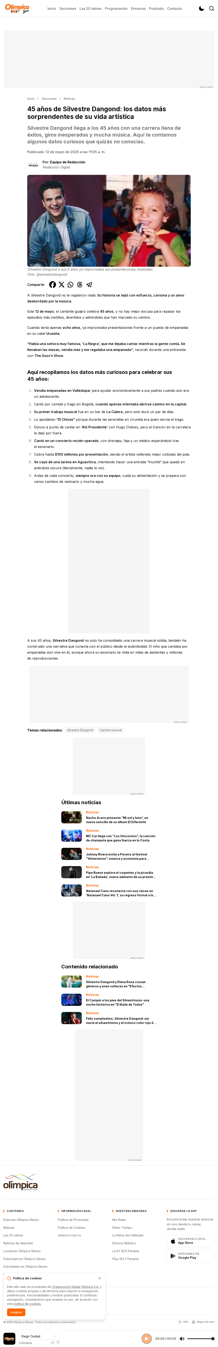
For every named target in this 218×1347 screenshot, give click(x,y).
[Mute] (182, 1338)
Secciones (67, 8)
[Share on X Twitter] (62, 285)
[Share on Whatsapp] (70, 284)
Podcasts (156, 8)
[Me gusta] (52, 1342)
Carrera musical (111, 730)
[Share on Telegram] (89, 284)
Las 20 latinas (91, 8)
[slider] (201, 1338)
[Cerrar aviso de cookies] (99, 1278)
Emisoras (138, 8)
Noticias (69, 98)
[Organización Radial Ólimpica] (20, 1182)
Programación (116, 8)
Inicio (51, 8)
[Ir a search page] (212, 8)
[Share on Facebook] (52, 284)
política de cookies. (27, 1304)
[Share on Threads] (79, 284)
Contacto (174, 8)
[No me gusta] (58, 1342)
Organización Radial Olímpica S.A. (75, 1287)
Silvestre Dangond (80, 730)
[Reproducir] (147, 1339)
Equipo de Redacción (67, 162)
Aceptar (16, 1312)
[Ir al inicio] (17, 8)
